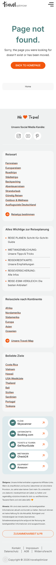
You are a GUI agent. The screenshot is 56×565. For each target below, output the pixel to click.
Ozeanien (10, 331)
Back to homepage (28, 65)
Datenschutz (11, 551)
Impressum (32, 548)
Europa (9, 321)
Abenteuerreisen (14, 186)
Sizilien (9, 392)
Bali (7, 387)
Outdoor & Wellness (16, 200)
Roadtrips (11, 172)
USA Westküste (14, 378)
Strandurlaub (12, 190)
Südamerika (12, 317)
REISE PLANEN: (17, 237)
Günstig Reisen (14, 195)
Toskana (10, 406)
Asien (8, 326)
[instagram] (19, 136)
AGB (26, 551)
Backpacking (13, 181)
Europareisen (13, 167)
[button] (51, 4)
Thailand (10, 383)
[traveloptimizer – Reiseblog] (14, 4)
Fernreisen (11, 163)
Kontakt (16, 548)
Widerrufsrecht (43, 551)
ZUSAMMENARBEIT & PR (28, 533)
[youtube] (28, 136)
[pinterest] (37, 136)
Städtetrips (11, 177)
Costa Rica (11, 364)
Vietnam (10, 369)
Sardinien (10, 396)
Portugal (10, 401)
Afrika (8, 308)
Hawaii (9, 373)
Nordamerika (13, 312)
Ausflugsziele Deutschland (20, 204)
